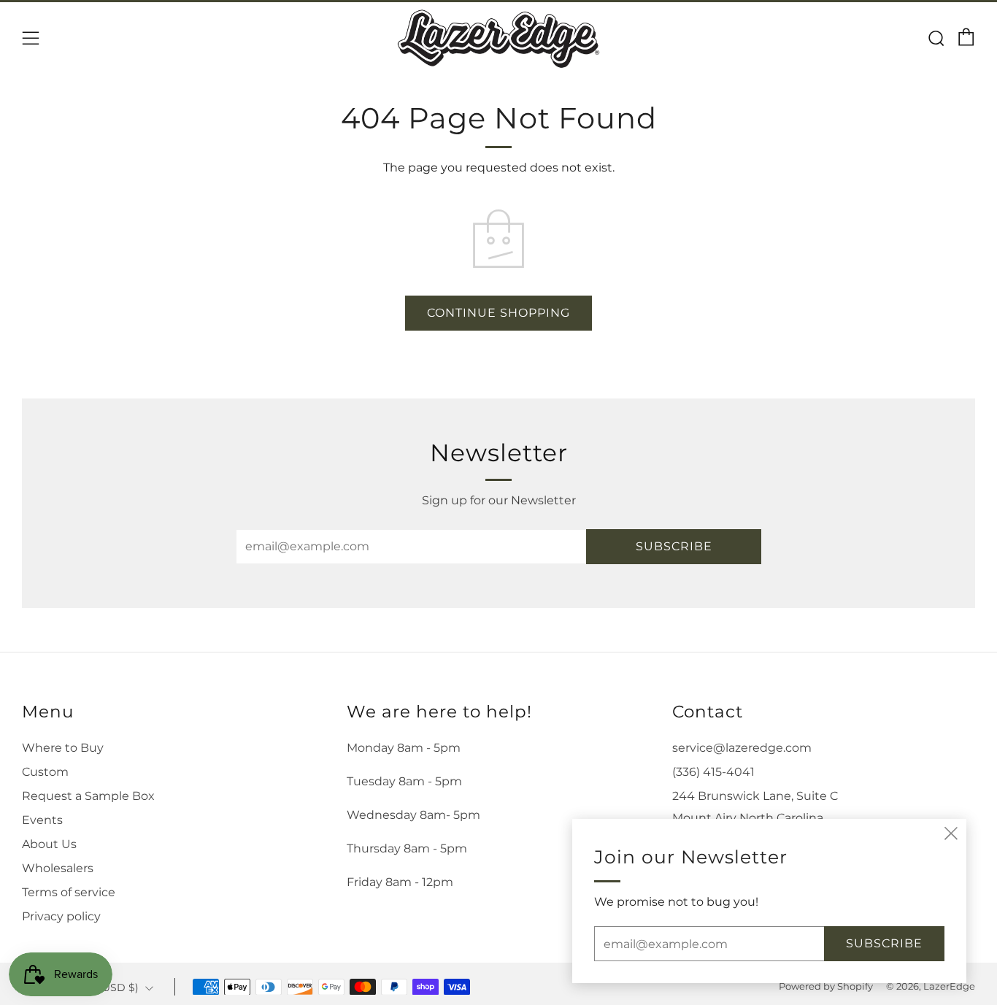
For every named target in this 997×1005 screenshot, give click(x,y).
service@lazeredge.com (742, 748)
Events (42, 820)
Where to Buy (63, 748)
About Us (49, 844)
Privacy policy (61, 916)
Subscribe (674, 546)
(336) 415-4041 (713, 772)
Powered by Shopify (826, 986)
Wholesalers (57, 868)
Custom (45, 772)
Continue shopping (498, 313)
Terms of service (68, 892)
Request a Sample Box (88, 796)
